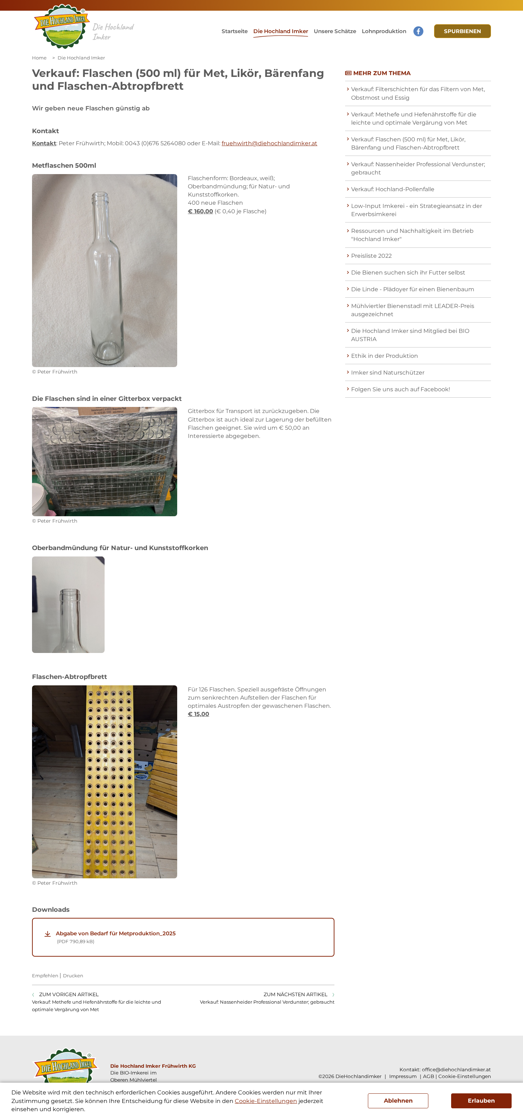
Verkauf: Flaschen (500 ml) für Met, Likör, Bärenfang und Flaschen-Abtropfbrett (408, 143)
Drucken (73, 975)
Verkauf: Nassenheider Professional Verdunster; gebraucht (418, 168)
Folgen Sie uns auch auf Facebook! (400, 389)
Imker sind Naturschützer (387, 372)
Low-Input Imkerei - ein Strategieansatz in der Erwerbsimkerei (416, 210)
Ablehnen (398, 1100)
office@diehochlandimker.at (456, 1069)
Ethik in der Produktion (384, 355)
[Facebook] (418, 31)
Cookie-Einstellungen (464, 1076)
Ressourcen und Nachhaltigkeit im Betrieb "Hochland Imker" (412, 235)
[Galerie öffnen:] (104, 270)
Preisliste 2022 (371, 255)
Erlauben (481, 1100)
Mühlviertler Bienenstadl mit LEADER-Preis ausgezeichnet (412, 310)
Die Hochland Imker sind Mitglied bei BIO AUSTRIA (410, 335)
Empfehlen (45, 975)
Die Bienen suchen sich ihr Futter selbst (408, 272)
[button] (335, 31)
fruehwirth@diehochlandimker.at (269, 143)
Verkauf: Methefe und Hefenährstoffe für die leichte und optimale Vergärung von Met (413, 118)
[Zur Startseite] (62, 27)
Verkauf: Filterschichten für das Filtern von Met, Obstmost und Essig (418, 93)
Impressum (402, 1076)
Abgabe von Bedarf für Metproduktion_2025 (116, 937)
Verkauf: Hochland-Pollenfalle (392, 189)
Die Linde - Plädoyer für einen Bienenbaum (412, 289)
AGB (428, 1076)
